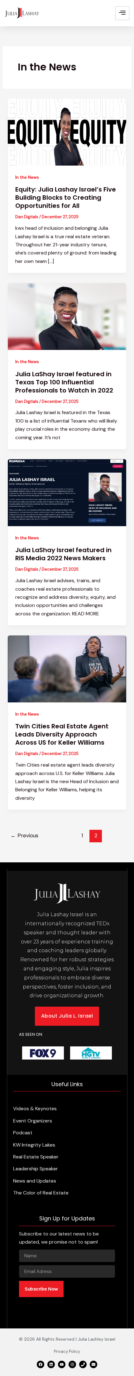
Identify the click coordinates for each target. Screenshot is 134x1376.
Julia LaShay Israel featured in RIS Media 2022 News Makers (63, 554)
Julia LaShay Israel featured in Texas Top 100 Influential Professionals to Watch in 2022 (64, 382)
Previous (24, 835)
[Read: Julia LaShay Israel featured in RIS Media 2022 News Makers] (67, 492)
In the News (27, 177)
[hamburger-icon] (122, 13)
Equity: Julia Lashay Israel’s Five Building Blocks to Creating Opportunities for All (65, 197)
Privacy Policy (67, 1351)
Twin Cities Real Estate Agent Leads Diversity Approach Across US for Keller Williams (61, 734)
